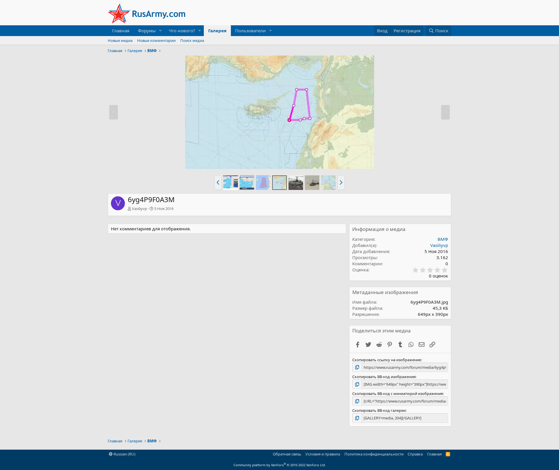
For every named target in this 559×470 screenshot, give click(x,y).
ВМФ (443, 239)
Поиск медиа (192, 40)
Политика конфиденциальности (374, 454)
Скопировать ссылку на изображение (386, 359)
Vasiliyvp (139, 208)
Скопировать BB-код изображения (383, 376)
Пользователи (250, 30)
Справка (415, 454)
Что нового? (182, 30)
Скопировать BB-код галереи (379, 410)
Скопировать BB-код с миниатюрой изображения (397, 393)
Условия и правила (322, 454)
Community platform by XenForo (279, 465)
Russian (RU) (124, 454)
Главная (120, 30)
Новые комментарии (156, 40)
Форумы (147, 30)
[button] (160, 30)
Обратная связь (287, 454)
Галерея (217, 30)
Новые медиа (120, 40)
